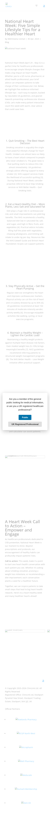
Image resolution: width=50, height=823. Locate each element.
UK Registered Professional (25, 424)
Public (25, 417)
